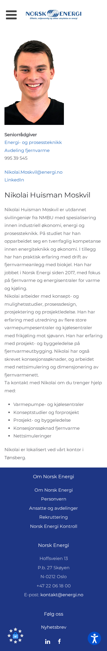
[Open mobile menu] (11, 14)
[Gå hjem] (53, 15)
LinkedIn (14, 180)
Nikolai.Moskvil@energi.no (33, 172)
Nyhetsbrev (53, 627)
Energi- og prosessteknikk (33, 142)
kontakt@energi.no (61, 594)
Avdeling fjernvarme (27, 150)
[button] (15, 635)
